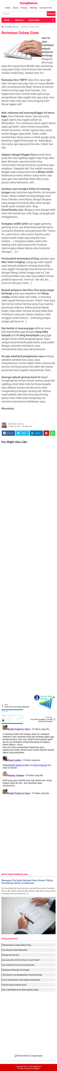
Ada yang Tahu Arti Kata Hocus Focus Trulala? (21, 960)
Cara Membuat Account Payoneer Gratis (18, 965)
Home (7, 8)
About (15, 8)
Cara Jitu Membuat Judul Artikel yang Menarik (21, 980)
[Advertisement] (28, 570)
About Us (19, 20)
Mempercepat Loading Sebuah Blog (17, 945)
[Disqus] (28, 760)
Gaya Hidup (34, 20)
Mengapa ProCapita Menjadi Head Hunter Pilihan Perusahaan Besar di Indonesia (27, 881)
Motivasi (28, 426)
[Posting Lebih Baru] (5, 697)
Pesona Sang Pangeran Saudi (14, 985)
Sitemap (33, 8)
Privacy (24, 8)
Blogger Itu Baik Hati (11, 955)
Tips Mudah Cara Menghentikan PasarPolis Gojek (22, 975)
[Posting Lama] (51, 711)
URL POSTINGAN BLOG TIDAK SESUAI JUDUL (21, 990)
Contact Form (45, 8)
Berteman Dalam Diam (20, 32)
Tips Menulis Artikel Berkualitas (15, 950)
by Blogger (35, 1068)
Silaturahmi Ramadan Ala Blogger (16, 970)
